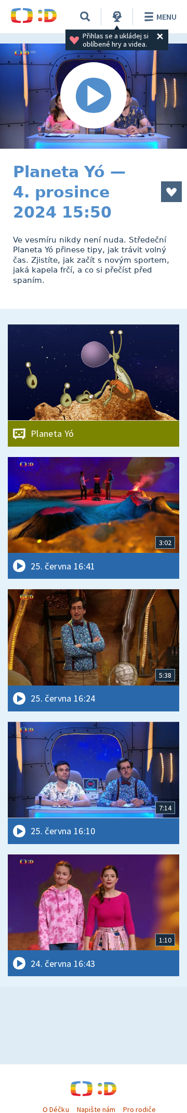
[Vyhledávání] (85, 16)
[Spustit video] (93, 96)
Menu (166, 16)
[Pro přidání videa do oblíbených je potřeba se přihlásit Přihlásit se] (171, 191)
